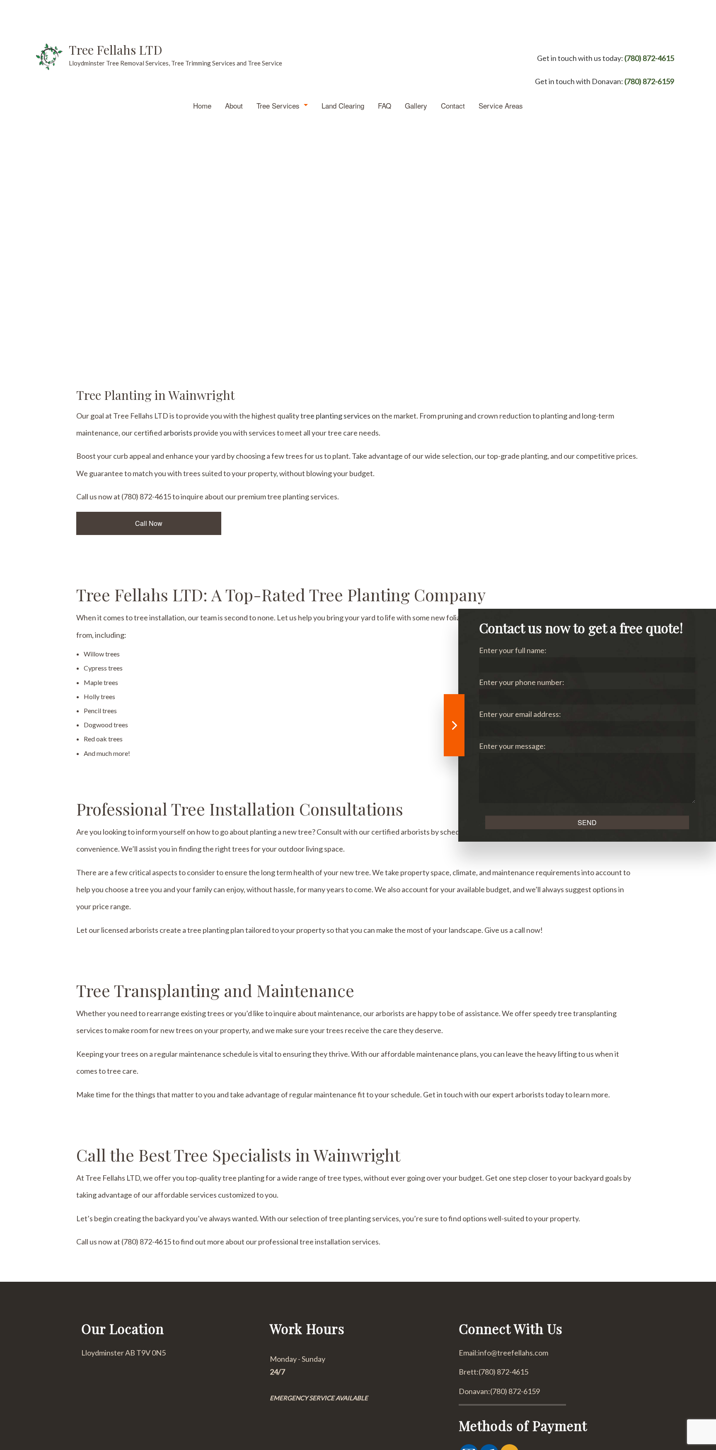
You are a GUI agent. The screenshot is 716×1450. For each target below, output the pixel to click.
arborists (177, 432)
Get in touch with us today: (605, 58)
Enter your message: (512, 745)
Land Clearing (343, 105)
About (234, 105)
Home (202, 105)
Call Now (148, 523)
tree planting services (335, 415)
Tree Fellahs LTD (115, 49)
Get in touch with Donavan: (604, 81)
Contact (453, 105)
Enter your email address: (520, 714)
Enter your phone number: (521, 682)
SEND (587, 822)
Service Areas (501, 105)
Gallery (416, 105)
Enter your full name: (513, 650)
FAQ (384, 105)
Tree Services (278, 105)
